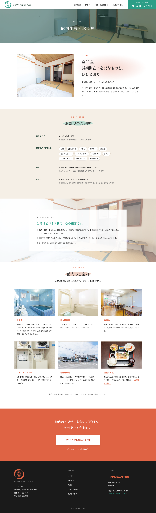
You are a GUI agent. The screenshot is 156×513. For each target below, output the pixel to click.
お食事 (87, 4)
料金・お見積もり (101, 4)
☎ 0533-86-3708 (78, 440)
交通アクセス (117, 4)
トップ (70, 476)
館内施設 (77, 4)
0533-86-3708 (118, 477)
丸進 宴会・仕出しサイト (117, 493)
